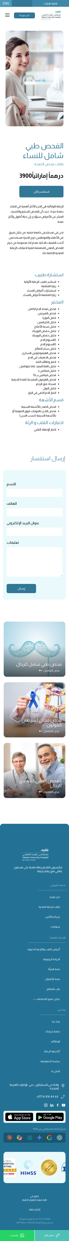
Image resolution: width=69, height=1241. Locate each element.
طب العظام (53, 989)
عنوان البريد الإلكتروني (23, 523)
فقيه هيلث (50, 3)
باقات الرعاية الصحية (49, 906)
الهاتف (12, 503)
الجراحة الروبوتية (51, 959)
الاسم (11, 484)
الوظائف (55, 1041)
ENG (6, 3)
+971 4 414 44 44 (47, 1096)
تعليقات (13, 542)
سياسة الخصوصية (50, 1061)
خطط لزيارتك (52, 1031)
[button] (6, 15)
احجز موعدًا (24, 15)
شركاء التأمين (52, 916)
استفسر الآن (41, 191)
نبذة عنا (56, 1021)
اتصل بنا (55, 1071)
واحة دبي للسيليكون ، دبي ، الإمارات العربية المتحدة (34, 1086)
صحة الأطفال (52, 979)
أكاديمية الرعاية (52, 1051)
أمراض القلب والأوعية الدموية (44, 949)
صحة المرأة (54, 969)
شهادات (55, 926)
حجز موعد (54, 896)
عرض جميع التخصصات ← (46, 998)
